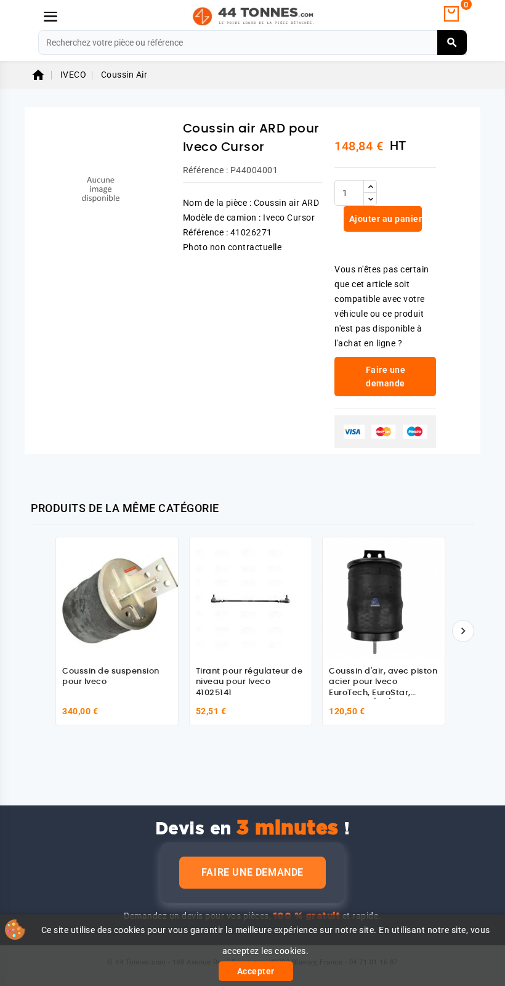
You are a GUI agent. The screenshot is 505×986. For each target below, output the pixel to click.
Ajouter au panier (384, 219)
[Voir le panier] (451, 14)
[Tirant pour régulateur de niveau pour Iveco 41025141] (250, 598)
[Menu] (50, 16)
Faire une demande (252, 872)
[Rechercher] (452, 42)
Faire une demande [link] (386, 376)
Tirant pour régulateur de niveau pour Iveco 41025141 (249, 682)
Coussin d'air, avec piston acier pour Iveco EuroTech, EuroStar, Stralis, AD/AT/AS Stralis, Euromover (383, 693)
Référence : (205, 170)
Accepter (256, 971)
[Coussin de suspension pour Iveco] (117, 598)
